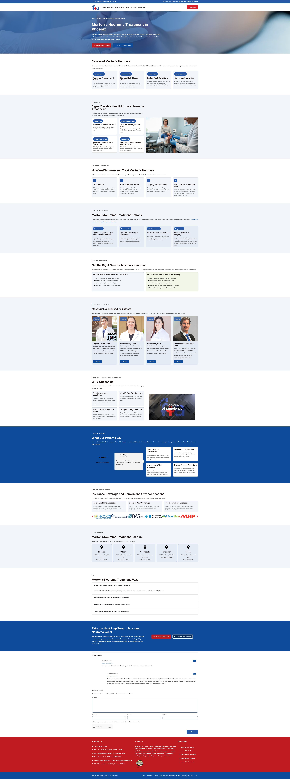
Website (165, 713)
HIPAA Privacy (182, 774)
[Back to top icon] (196, 773)
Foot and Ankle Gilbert (187, 760)
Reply (194, 659)
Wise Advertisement (112, 774)
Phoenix (175, 1)
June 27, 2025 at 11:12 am (112, 674)
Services (99, 18)
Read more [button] (119, 468)
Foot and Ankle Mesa (187, 749)
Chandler (183, 1)
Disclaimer (190, 774)
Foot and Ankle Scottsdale (188, 753)
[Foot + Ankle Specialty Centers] (95, 7)
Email (129, 713)
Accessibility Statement (170, 774)
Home (93, 18)
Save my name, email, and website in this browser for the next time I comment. (116, 720)
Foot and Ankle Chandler (188, 756)
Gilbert (196, 1)
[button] (143, 461)
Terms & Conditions (147, 774)
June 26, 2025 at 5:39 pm (107, 661)
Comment (95, 696)
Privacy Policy (158, 774)
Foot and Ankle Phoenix (187, 745)
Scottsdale (168, 1)
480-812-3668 (98, 1)
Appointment (192, 7)
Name (94, 713)
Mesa (189, 1)
